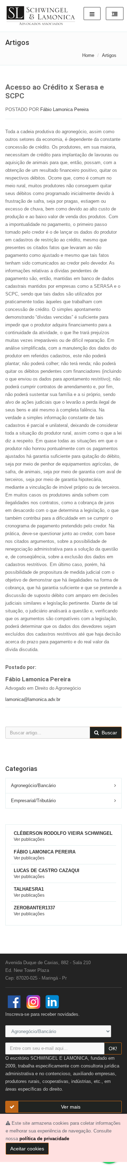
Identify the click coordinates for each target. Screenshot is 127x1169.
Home (88, 55)
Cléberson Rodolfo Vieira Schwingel (63, 833)
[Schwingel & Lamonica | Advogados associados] (41, 16)
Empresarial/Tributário (33, 800)
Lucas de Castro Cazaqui (46, 870)
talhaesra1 (29, 889)
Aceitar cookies (27, 1148)
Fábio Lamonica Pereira (64, 109)
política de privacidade (44, 1138)
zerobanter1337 (34, 907)
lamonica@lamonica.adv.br (32, 699)
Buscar (108, 732)
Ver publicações (29, 839)
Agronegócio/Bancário (33, 785)
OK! (113, 1048)
